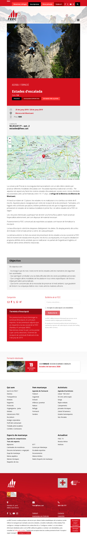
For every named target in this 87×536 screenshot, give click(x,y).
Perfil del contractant (14, 423)
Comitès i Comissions (14, 429)
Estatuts (10, 400)
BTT (33, 444)
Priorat (17, 98)
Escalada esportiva (31, 98)
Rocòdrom (10, 417)
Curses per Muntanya (39, 447)
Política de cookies (19, 530)
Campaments (62, 406)
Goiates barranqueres (65, 414)
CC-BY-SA (43, 179)
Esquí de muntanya (13, 453)
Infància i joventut (38, 403)
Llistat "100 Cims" (64, 394)
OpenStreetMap (30, 179)
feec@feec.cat (38, 505)
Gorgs (60, 400)
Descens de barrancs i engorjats (18, 450)
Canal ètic (61, 516)
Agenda (15, 84)
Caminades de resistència (15, 447)
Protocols (10, 406)
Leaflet (16, 179)
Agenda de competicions (16, 439)
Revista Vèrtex (63, 442)
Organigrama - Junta (14, 408)
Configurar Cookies (24, 533)
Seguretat (35, 397)
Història (9, 394)
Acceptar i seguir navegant (75, 523)
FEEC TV (61, 439)
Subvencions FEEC (13, 414)
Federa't (59, 4)
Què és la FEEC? (12, 391)
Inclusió (35, 400)
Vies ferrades (62, 417)
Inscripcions (34, 4)
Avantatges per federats (40, 516)
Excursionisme (37, 453)
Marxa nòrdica (37, 456)
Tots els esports (13, 442)
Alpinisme (10, 444)
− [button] (10, 141)
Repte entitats (62, 403)
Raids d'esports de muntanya (42, 459)
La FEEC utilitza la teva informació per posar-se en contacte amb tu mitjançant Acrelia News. (61, 319)
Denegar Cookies (75, 530)
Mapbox (55, 179)
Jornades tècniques (64, 408)
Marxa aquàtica (12, 456)
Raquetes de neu (12, 462)
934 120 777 (62, 505)
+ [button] (10, 138)
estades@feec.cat (18, 128)
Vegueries (10, 403)
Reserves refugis (20, 4)
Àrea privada (47, 4)
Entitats (9, 411)
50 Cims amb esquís (65, 397)
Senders (35, 414)
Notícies (60, 444)
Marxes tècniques (13, 459)
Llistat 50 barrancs (64, 411)
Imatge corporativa (13, 420)
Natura (34, 406)
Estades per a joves (50, 98)
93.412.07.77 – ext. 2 (19, 126)
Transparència (12, 397)
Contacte (61, 513)
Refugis (34, 408)
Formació (24, 84)
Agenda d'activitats (65, 391)
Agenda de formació (40, 391)
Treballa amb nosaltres (15, 426)
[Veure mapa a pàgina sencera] (9, 146)
